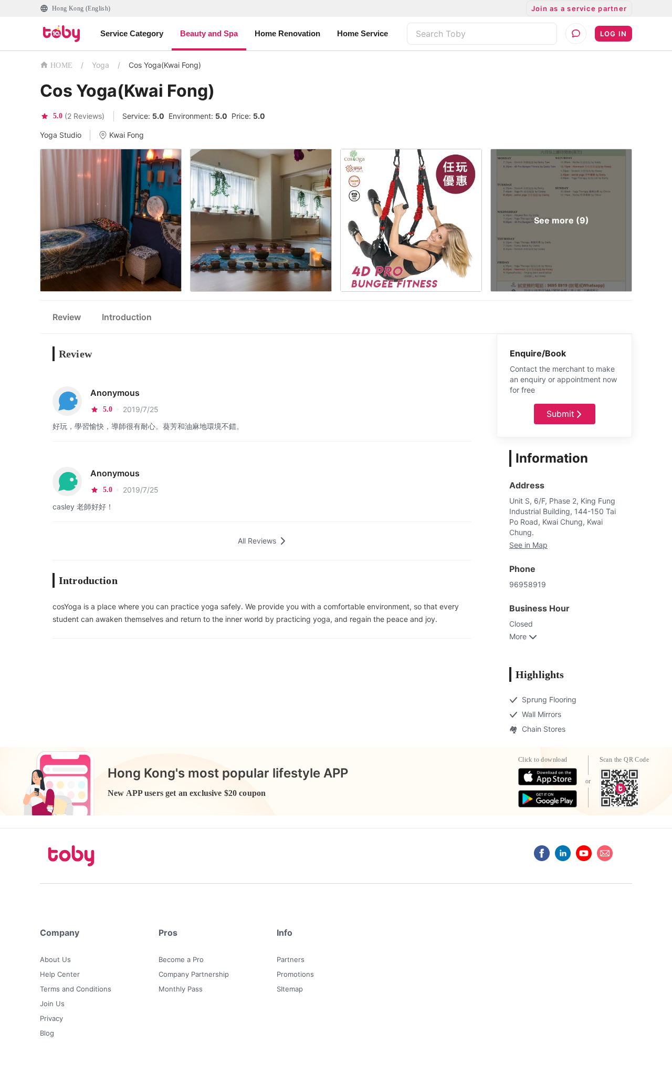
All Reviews (257, 540)
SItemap (290, 989)
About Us (55, 959)
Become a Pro (181, 959)
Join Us (52, 1003)
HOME (61, 65)
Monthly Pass (181, 989)
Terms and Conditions (75, 989)
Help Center (60, 974)
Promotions (295, 974)
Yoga (100, 64)
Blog (47, 1033)
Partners (290, 959)
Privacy (51, 1018)
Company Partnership (194, 974)
